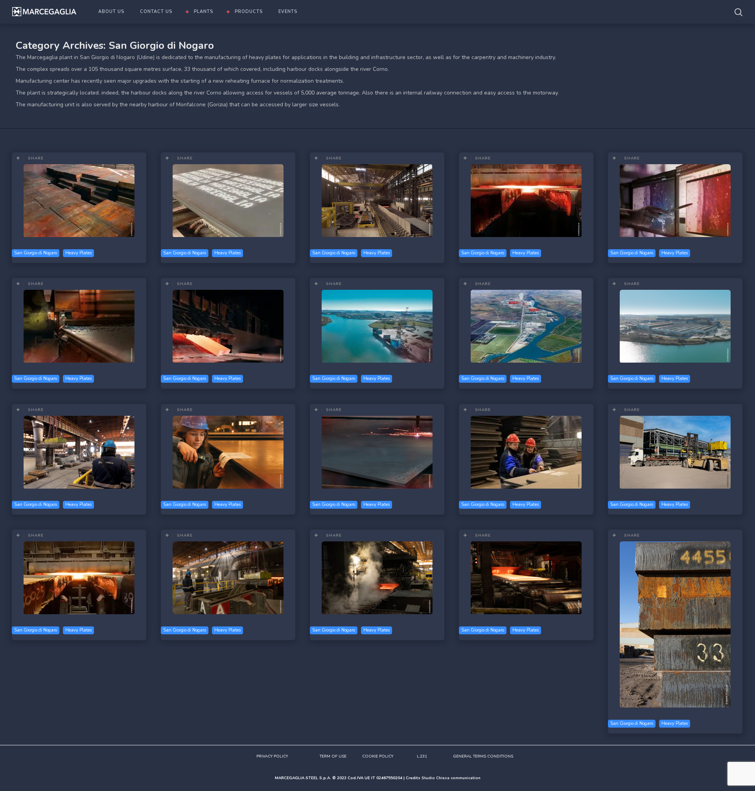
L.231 (422, 756)
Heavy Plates (78, 253)
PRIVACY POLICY (272, 756)
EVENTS (287, 12)
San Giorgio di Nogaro (35, 253)
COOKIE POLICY (377, 756)
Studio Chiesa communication (451, 778)
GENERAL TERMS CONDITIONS (483, 756)
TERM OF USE (333, 756)
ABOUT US (111, 12)
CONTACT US (156, 12)
